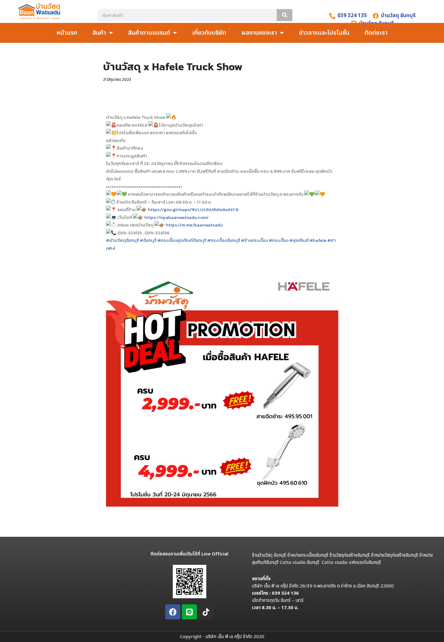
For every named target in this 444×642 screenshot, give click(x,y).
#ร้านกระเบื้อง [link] (254, 240)
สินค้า (99, 32)
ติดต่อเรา (376, 32)
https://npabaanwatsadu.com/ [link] (176, 217)
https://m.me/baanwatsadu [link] (194, 224)
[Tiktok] (206, 611)
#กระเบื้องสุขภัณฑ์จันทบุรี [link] (181, 240)
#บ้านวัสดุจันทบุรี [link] (122, 240)
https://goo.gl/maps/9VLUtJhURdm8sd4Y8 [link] (193, 209)
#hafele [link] (318, 240)
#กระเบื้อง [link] (278, 240)
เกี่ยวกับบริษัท (209, 32)
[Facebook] (172, 611)
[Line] (189, 611)
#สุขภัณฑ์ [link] (299, 240)
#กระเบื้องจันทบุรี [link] (223, 240)
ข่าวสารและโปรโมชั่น (324, 32)
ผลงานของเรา (259, 32)
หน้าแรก (66, 32)
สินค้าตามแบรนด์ (149, 32)
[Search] (284, 15)
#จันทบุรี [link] (148, 240)
